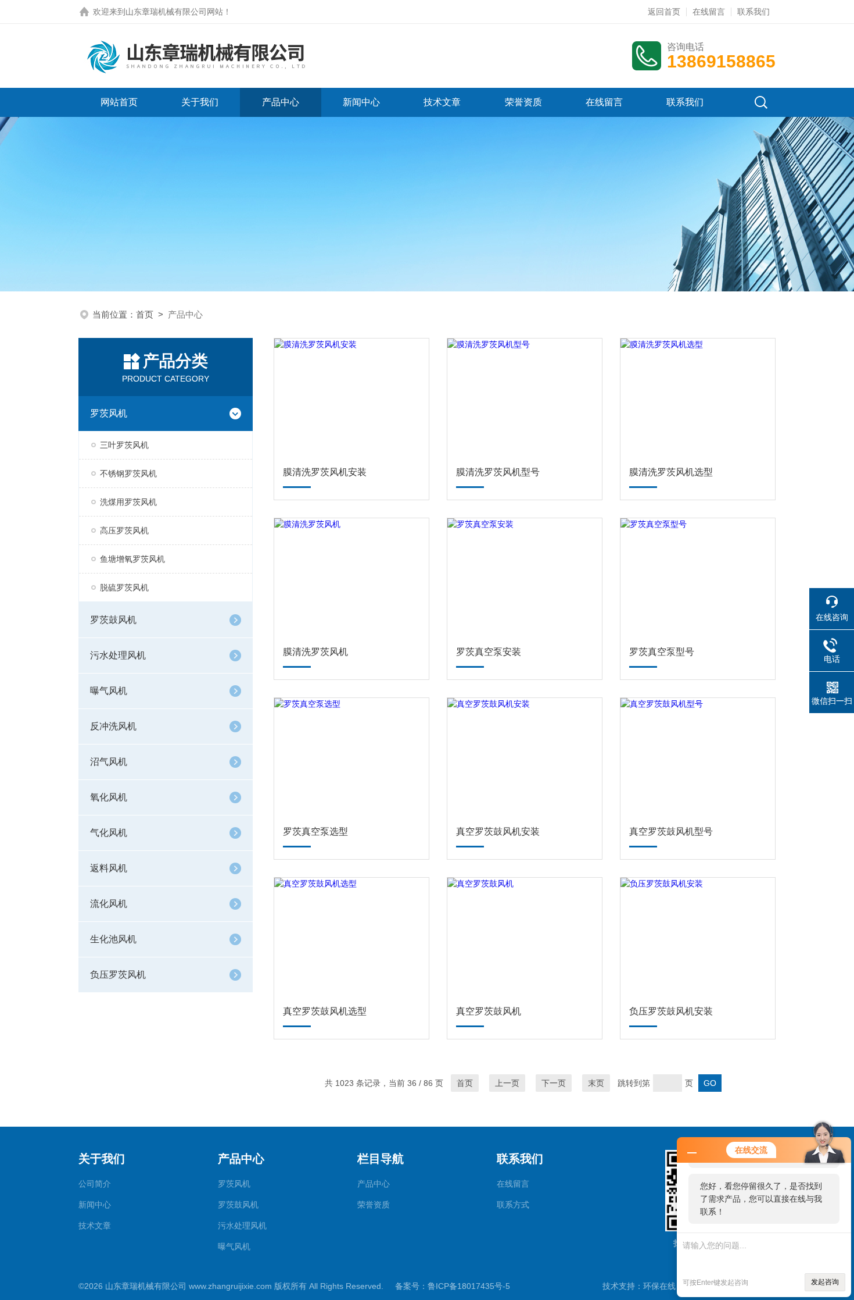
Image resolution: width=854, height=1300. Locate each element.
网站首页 (119, 102)
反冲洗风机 (113, 726)
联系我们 (753, 11)
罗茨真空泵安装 (488, 652)
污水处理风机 (118, 655)
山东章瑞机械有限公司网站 (174, 11)
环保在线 (659, 1286)
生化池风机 (113, 939)
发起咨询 (825, 1282)
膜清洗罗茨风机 (315, 652)
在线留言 (708, 11)
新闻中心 (361, 102)
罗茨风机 (108, 413)
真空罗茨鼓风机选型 (325, 1011)
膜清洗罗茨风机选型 (671, 472)
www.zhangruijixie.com (230, 1286)
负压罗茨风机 (118, 975)
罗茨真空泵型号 (661, 652)
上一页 (507, 1083)
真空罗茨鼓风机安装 (498, 831)
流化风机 (108, 904)
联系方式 (513, 1204)
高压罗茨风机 (124, 530)
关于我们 (199, 102)
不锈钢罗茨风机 (128, 473)
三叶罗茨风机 (124, 445)
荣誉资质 (523, 102)
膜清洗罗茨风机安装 (325, 472)
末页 (596, 1083)
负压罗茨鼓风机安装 (671, 1011)
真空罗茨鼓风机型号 (671, 831)
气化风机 (108, 833)
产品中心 (280, 102)
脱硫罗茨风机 (124, 587)
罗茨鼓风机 (113, 620)
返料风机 (108, 868)
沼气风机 (108, 762)
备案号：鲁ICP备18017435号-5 (452, 1286)
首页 (144, 314)
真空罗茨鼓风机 (488, 1011)
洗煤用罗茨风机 (128, 502)
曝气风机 (108, 691)
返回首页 (664, 11)
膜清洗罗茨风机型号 (498, 472)
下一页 (553, 1083)
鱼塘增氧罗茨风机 (132, 559)
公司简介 (94, 1183)
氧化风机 (108, 797)
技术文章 (442, 102)
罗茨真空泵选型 (315, 831)
